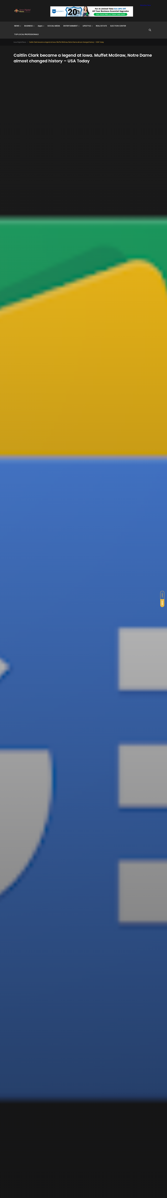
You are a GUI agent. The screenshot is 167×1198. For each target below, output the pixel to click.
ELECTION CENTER (118, 26)
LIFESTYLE (87, 26)
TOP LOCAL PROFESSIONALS (26, 34)
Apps (40, 26)
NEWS (16, 26)
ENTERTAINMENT (70, 26)
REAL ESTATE (101, 26)
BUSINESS (28, 26)
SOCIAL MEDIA (53, 26)
